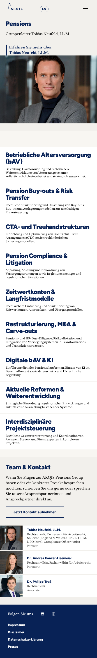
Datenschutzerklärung (25, 639)
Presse (13, 647)
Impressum (16, 625)
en (44, 9)
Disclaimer (16, 632)
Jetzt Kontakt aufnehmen (34, 512)
